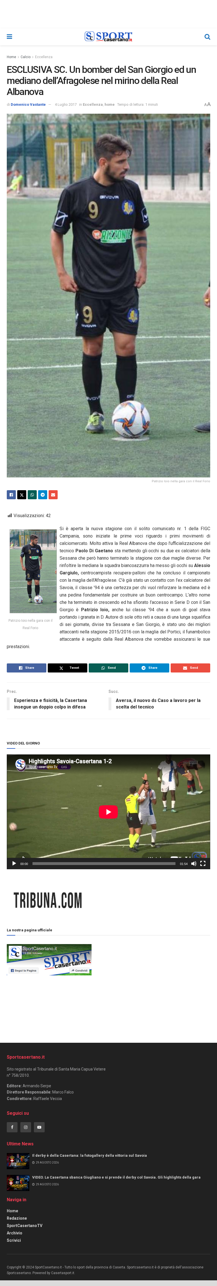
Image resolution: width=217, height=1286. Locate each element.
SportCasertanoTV (24, 1225)
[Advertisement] (150, 982)
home (110, 104)
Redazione (17, 1218)
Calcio (26, 57)
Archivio (14, 1233)
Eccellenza (44, 57)
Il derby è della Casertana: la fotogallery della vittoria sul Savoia (89, 1155)
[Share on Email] (53, 494)
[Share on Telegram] (42, 494)
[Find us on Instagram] (25, 1127)
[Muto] (194, 863)
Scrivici (14, 1240)
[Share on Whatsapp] (32, 494)
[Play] (14, 863)
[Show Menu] (9, 36)
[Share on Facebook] (11, 494)
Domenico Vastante (28, 104)
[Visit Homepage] (108, 37)
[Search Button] (207, 36)
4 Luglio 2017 (66, 104)
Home (11, 57)
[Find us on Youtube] (39, 1127)
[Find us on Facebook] (12, 1127)
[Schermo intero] (203, 863)
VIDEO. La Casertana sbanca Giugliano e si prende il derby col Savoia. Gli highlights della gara (116, 1177)
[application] (108, 811)
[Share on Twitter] (21, 494)
